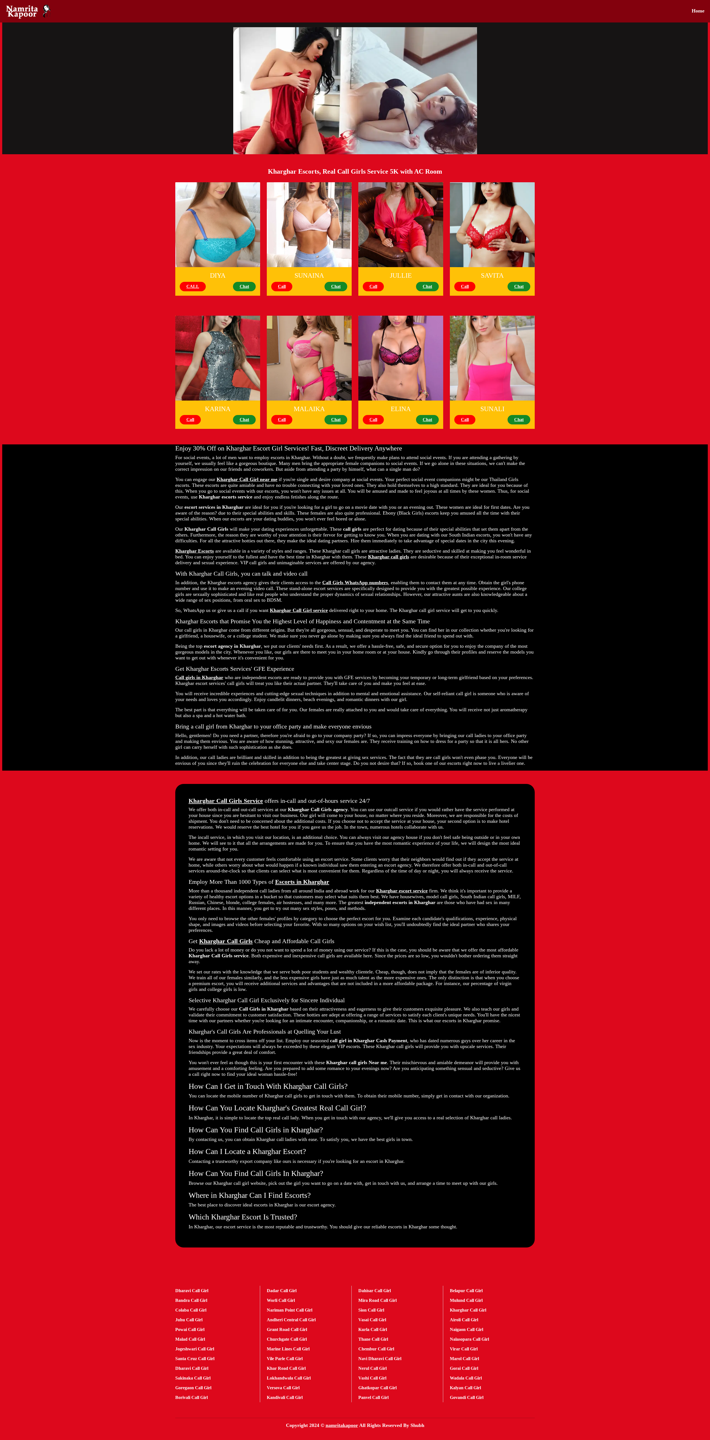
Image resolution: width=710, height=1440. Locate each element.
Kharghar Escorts (194, 551)
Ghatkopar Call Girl (377, 1387)
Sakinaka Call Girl (193, 1378)
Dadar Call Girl (281, 1290)
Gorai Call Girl (464, 1368)
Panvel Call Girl (373, 1397)
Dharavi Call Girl (191, 1290)
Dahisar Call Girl (374, 1290)
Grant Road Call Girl (287, 1329)
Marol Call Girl (464, 1358)
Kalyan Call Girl (465, 1387)
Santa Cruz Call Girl (194, 1358)
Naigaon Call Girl (466, 1329)
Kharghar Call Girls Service (226, 800)
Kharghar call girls (388, 557)
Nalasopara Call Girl (469, 1339)
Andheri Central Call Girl (291, 1319)
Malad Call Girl (190, 1339)
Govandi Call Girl (466, 1397)
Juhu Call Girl (188, 1319)
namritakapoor (342, 1425)
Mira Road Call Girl (377, 1300)
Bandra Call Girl (191, 1300)
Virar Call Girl (464, 1349)
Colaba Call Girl (190, 1310)
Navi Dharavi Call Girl (379, 1358)
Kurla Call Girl (372, 1329)
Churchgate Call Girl (287, 1339)
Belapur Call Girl (466, 1290)
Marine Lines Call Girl (288, 1349)
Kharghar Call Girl (468, 1310)
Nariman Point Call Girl (289, 1310)
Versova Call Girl (283, 1387)
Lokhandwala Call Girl (289, 1378)
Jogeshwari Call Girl (194, 1349)
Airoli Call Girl (464, 1319)
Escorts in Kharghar (302, 881)
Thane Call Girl (373, 1339)
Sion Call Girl (371, 1310)
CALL (192, 286)
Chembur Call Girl (376, 1349)
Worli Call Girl (281, 1300)
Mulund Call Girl (466, 1300)
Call (282, 286)
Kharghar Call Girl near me (247, 479)
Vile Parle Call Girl (285, 1358)
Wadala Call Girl (466, 1378)
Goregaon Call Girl (193, 1387)
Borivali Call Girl (191, 1397)
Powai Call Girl (189, 1329)
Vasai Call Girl (372, 1319)
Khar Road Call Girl (286, 1368)
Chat (244, 286)
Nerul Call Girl (372, 1368)
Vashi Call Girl (372, 1378)
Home (698, 11)
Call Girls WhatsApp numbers (355, 582)
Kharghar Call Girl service (299, 610)
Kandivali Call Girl (285, 1397)
